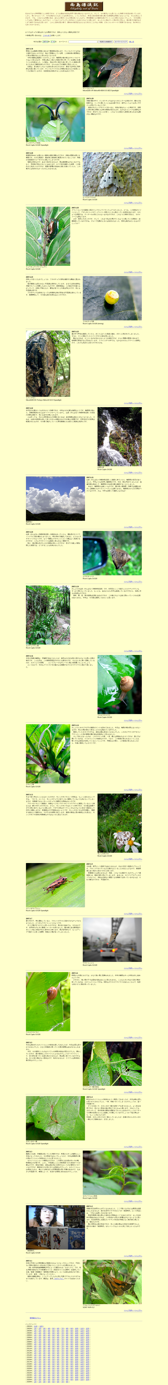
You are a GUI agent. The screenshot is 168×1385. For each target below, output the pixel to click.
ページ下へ (138, 94)
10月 (76, 1328)
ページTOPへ (129, 94)
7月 (62, 1328)
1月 (35, 1328)
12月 (41, 1326)
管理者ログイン (35, 1318)
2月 (40, 1328)
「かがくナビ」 (58, 1278)
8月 (67, 1328)
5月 (53, 1328)
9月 (71, 1328)
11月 (35, 1326)
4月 (49, 1328)
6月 (58, 1328)
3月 (44, 1328)
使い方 (131, 42)
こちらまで (47, 35)
